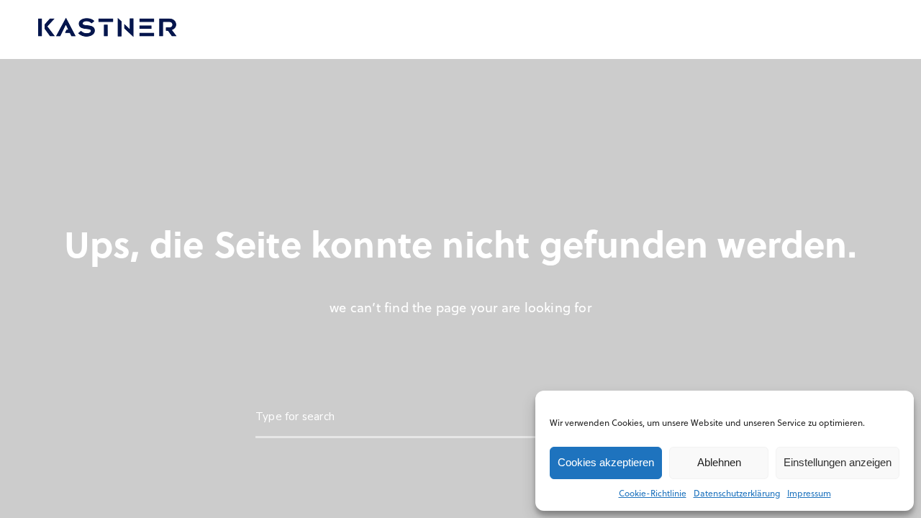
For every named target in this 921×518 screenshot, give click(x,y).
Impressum (809, 492)
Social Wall (611, 29)
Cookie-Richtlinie (652, 492)
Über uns (427, 29)
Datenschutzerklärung (737, 492)
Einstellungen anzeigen (837, 462)
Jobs (545, 29)
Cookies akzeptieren (606, 462)
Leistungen (258, 29)
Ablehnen (719, 462)
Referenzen (345, 29)
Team (493, 29)
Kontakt (686, 29)
